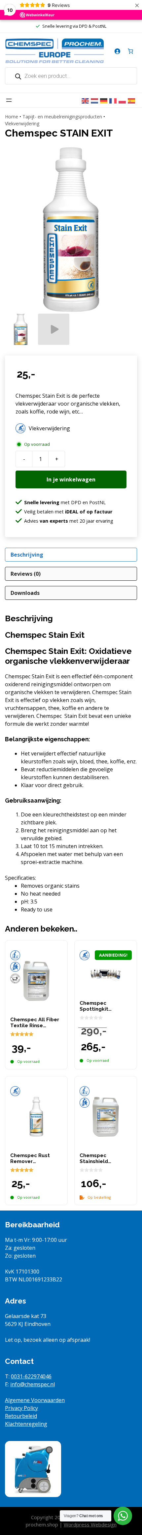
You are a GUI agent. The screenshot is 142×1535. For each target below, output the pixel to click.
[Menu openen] (9, 100)
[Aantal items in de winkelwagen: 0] (130, 51)
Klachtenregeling (26, 1424)
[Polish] (123, 100)
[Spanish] (132, 100)
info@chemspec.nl (32, 1384)
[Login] (117, 51)
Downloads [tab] (25, 593)
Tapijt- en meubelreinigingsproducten (62, 116)
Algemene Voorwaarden (35, 1400)
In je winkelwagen (71, 479)
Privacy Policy (21, 1408)
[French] (114, 100)
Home (11, 116)
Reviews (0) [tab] (26, 573)
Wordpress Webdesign (90, 1524)
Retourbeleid (21, 1416)
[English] (86, 100)
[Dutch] (95, 100)
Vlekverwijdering (22, 123)
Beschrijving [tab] (27, 554)
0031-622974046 (31, 1376)
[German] (104, 100)
